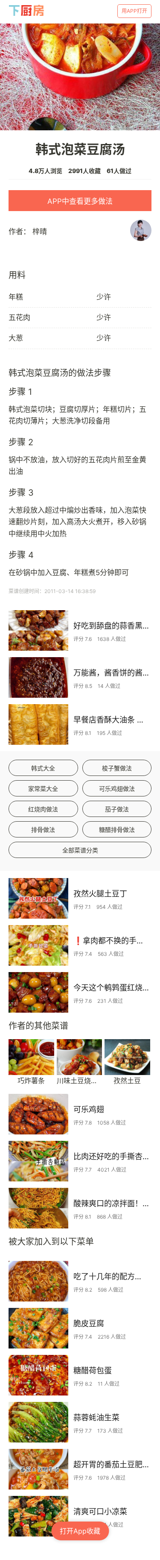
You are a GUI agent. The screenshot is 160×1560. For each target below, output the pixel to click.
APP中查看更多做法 (80, 201)
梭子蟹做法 (117, 768)
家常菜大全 (43, 788)
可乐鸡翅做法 (117, 788)
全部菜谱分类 (80, 850)
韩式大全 (43, 768)
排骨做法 (43, 829)
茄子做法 (117, 809)
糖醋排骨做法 (117, 829)
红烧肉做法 (43, 809)
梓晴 (39, 231)
